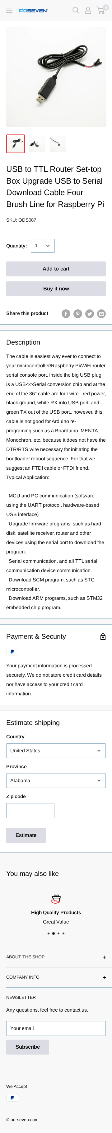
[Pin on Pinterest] (77, 313)
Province (16, 766)
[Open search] (75, 10)
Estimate (26, 835)
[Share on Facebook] (66, 313)
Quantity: (16, 245)
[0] (101, 10)
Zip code (16, 796)
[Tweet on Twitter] (89, 313)
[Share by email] (101, 313)
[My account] (88, 10)
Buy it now (56, 289)
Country (15, 736)
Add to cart (56, 269)
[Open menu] (9, 10)
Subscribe (28, 1047)
